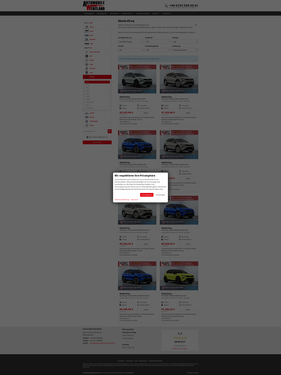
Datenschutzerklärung (122, 200)
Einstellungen (160, 195)
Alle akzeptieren (146, 195)
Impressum (134, 200)
